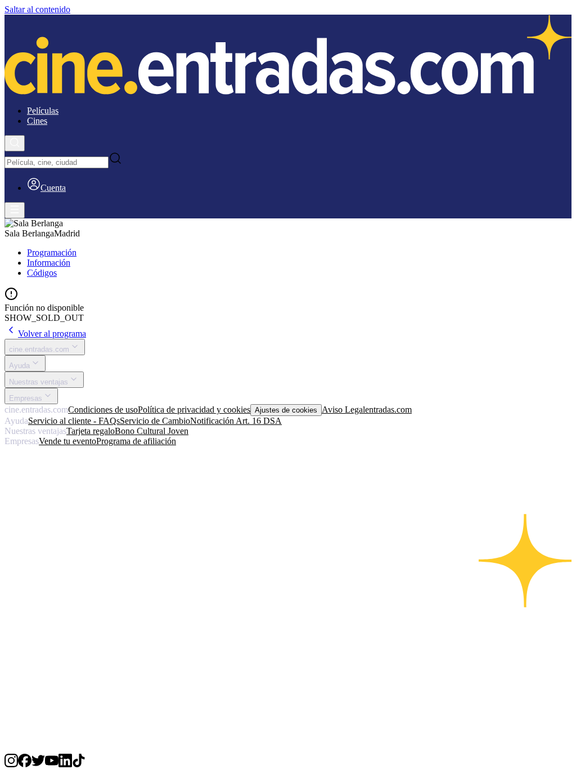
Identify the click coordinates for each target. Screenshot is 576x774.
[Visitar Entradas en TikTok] (79, 764)
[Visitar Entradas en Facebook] (25, 764)
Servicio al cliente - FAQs (74, 421)
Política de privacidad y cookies (194, 409)
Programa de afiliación (136, 441)
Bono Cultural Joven (151, 431)
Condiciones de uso (103, 409)
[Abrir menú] (14, 210)
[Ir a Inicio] (288, 56)
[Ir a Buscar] (14, 143)
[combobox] (56, 162)
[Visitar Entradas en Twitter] (38, 764)
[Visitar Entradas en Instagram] (11, 764)
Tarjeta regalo (90, 431)
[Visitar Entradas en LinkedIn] (65, 764)
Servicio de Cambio (155, 421)
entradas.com (388, 409)
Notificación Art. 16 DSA (236, 421)
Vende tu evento (67, 441)
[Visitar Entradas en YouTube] (51, 764)
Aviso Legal (343, 409)
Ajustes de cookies (286, 410)
